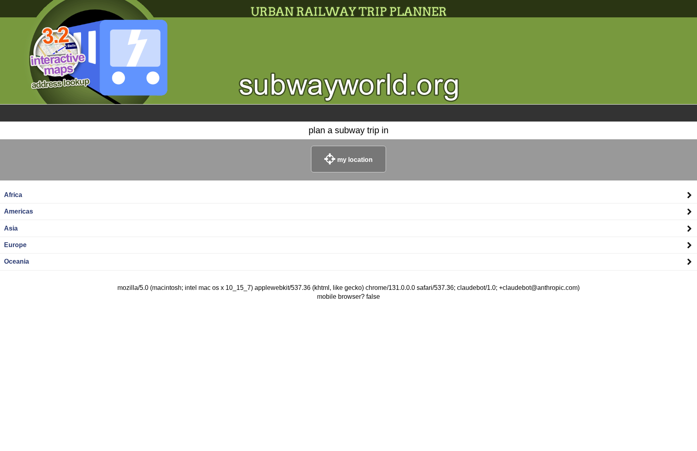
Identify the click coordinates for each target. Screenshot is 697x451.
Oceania (16, 261)
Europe (15, 244)
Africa (13, 194)
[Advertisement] (348, 326)
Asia (11, 228)
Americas (18, 211)
